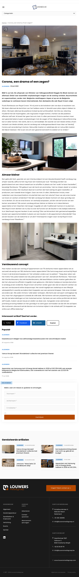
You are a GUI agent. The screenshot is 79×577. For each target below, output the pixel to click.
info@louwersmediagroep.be (64, 550)
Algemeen (5, 86)
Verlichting (7, 522)
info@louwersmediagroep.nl (64, 521)
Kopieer (53, 323)
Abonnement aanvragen (26, 522)
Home (4, 23)
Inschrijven (40, 417)
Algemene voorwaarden (58, 572)
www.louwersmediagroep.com (65, 560)
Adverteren (26, 511)
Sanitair (5, 530)
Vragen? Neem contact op (60, 488)
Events (5, 526)
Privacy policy (72, 572)
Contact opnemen (25, 516)
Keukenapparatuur (9, 513)
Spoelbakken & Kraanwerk (8, 518)
